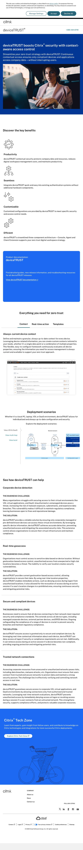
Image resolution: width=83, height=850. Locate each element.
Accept (54, 13)
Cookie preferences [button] (61, 824)
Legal (19, 824)
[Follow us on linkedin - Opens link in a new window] (64, 809)
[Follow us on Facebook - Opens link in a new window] (69, 809)
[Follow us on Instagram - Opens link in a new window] (73, 809)
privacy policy (53, 3)
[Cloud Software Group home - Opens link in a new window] (41, 819)
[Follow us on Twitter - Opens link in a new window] (60, 809)
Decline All (68, 13)
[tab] (24, 322)
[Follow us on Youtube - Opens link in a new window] (78, 809)
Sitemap (71, 824)
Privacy (28, 824)
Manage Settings (36, 13)
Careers (11, 824)
